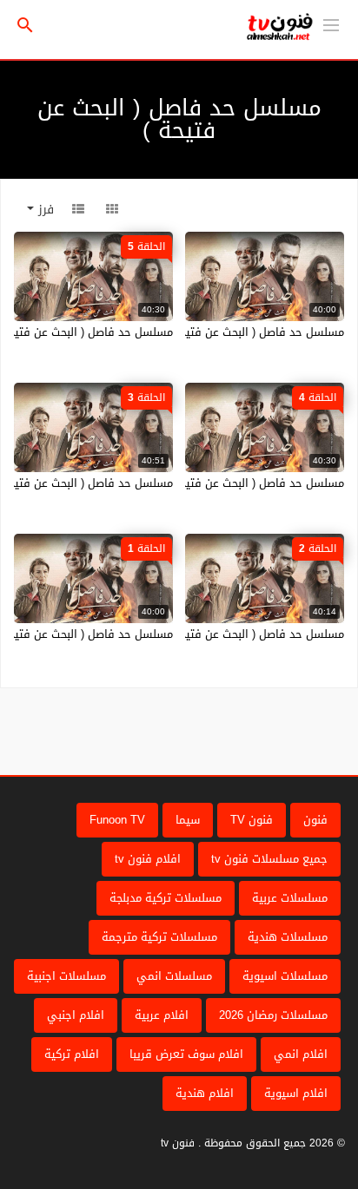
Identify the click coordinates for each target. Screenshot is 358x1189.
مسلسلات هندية (288, 937)
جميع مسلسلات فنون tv (269, 859)
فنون (315, 820)
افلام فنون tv (148, 859)
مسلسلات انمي (174, 976)
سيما (188, 820)
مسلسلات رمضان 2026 (273, 1015)
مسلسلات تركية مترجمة (159, 937)
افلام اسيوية (296, 1093)
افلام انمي (301, 1054)
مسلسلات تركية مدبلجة (165, 898)
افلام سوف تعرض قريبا (186, 1054)
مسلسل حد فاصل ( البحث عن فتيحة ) (255, 332)
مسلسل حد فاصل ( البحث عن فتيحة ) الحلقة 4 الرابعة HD (206, 483)
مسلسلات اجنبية (66, 976)
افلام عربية (162, 1015)
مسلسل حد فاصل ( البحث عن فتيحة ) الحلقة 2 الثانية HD (207, 634)
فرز (44, 209)
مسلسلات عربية (290, 898)
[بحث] (25, 25)
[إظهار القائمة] (331, 23)
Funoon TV (117, 820)
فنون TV (251, 820)
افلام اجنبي (75, 1015)
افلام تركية (71, 1054)
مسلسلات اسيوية (285, 976)
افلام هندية (205, 1093)
